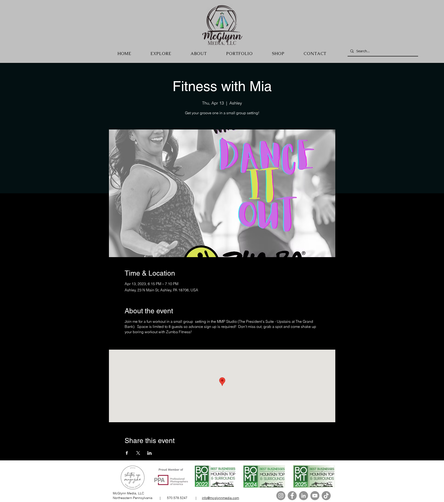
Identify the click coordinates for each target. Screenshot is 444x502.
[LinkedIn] (303, 495)
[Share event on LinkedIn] (149, 453)
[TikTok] (326, 495)
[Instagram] (280, 495)
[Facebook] (292, 495)
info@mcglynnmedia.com (220, 498)
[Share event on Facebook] (127, 453)
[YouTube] (314, 495)
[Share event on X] (138, 453)
